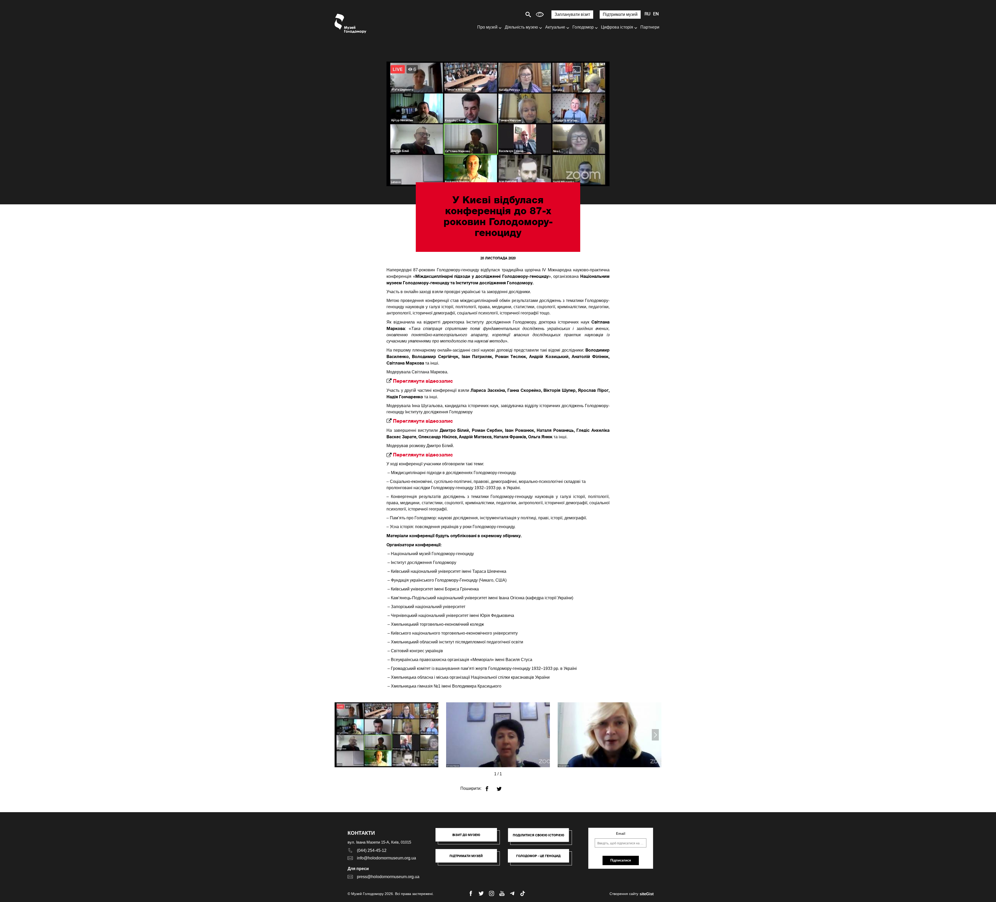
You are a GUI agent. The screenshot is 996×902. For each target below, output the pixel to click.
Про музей (487, 27)
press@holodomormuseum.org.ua (388, 876)
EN (656, 14)
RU (648, 14)
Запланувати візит (572, 14)
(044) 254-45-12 (371, 850)
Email (620, 834)
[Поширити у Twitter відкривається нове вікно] (502, 786)
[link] (469, 858)
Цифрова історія (617, 27)
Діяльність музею (521, 27)
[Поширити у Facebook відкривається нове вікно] (490, 786)
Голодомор (583, 27)
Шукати (510, 14)
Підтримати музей (620, 14)
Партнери (649, 27)
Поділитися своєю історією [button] (538, 835)
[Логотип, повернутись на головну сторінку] (351, 23)
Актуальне (555, 27)
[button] (469, 837)
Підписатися (620, 860)
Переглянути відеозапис (423, 381)
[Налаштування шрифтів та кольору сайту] (539, 14)
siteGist (647, 894)
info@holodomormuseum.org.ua (386, 858)
